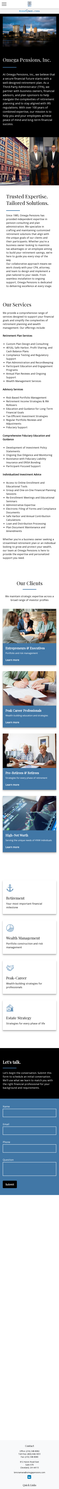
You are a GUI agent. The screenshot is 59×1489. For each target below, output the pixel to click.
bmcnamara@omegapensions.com (29, 1472)
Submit (9, 1184)
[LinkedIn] (29, 1477)
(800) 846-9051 (34, 1454)
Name (6, 1106)
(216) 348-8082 (32, 1451)
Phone (6, 1142)
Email (6, 1124)
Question (8, 1159)
